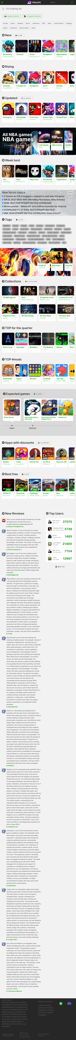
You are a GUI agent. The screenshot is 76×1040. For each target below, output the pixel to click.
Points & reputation (44, 1034)
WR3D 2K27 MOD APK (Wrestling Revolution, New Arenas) (33, 199)
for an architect (54, 242)
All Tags (20, 220)
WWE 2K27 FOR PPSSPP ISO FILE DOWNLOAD (27, 203)
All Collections (20, 145)
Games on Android (45, 1005)
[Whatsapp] (61, 1003)
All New (19, 35)
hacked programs (29, 242)
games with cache (33, 236)
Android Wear (66, 232)
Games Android (13, 16)
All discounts (44, 443)
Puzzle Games (58, 23)
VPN (48, 239)
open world (7, 242)
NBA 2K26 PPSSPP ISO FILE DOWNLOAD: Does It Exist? (31, 213)
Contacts (42, 1036)
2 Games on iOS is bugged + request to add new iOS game (33, 196)
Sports (5, 28)
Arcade (5, 23)
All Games (39, 394)
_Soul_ (55, 557)
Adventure (36, 23)
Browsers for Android (46, 1012)
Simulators (13, 28)
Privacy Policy (25, 1035)
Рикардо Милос (58, 528)
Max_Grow (56, 520)
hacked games (8, 239)
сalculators (22, 232)
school (15, 229)
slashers (41, 232)
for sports (6, 229)
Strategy (69, 23)
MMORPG (6, 226)
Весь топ (61, 567)
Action (13, 23)
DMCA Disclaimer (26, 1037)
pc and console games (36, 239)
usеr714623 (57, 543)
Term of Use (25, 1033)
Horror (28, 23)
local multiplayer (58, 239)
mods (62, 236)
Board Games (24, 28)
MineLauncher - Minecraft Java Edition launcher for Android (34, 206)
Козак (55, 535)
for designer (42, 242)
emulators (32, 232)
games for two (19, 236)
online (31, 226)
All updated (27, 98)
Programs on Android (46, 1008)
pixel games (7, 236)
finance (15, 226)
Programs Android (34, 16)
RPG (43, 23)
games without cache (50, 236)
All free (26, 474)
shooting (39, 226)
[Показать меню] (2, 2)
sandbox (17, 242)
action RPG (24, 229)
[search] (34, 8)
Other (33, 28)
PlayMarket (42, 1015)
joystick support (53, 232)
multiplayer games (9, 232)
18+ (64, 242)
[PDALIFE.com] (34, 2)
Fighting (20, 23)
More (71, 192)
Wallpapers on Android (46, 1010)
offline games (21, 239)
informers (58, 229)
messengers (50, 226)
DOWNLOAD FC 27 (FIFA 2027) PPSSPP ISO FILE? (28, 210)
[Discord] (69, 1003)
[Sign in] (72, 2)
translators (60, 226)
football (23, 226)
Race (49, 23)
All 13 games (8, 145)
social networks (36, 229)
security (67, 229)
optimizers (48, 229)
